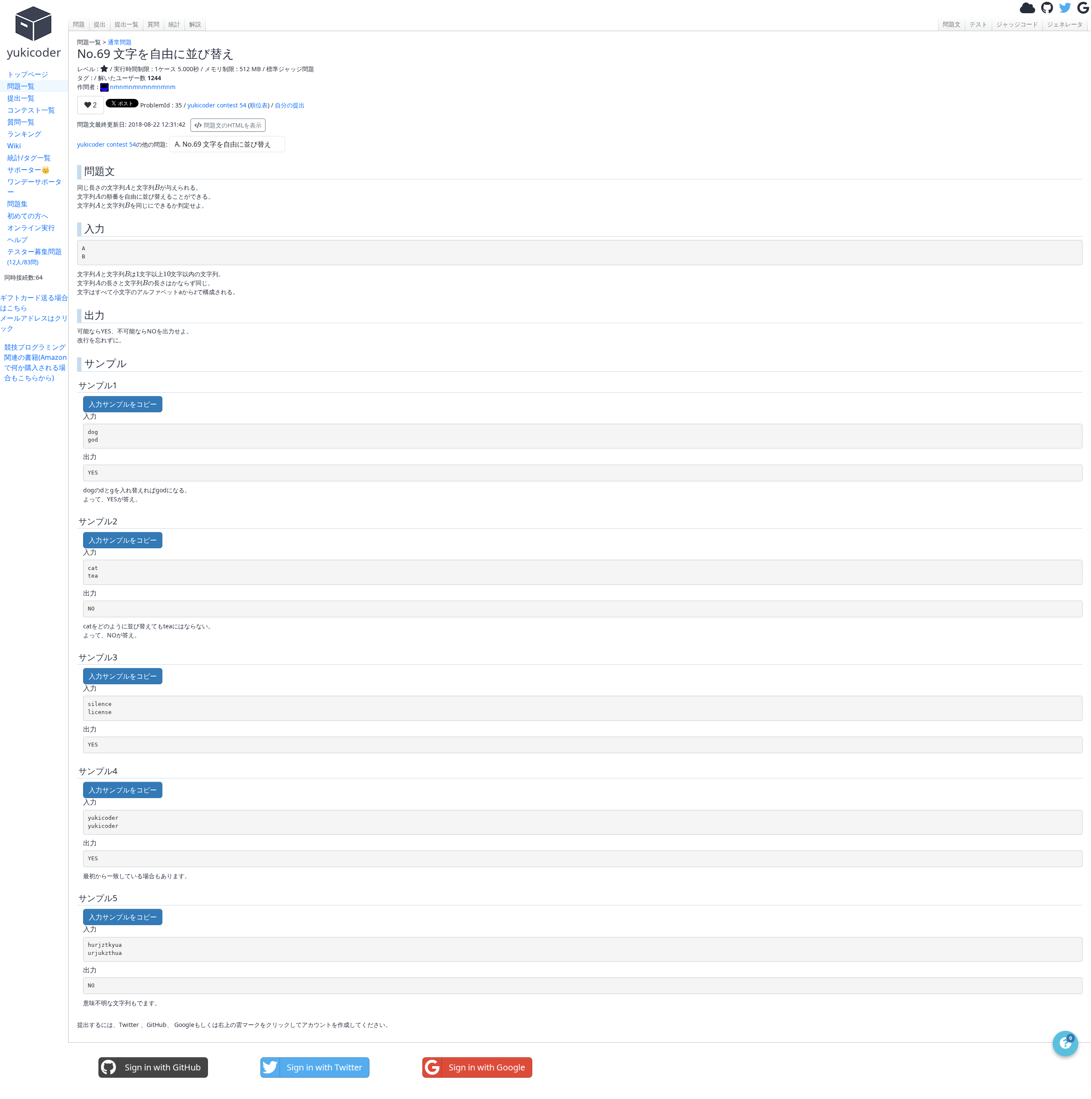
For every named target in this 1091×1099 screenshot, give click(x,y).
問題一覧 (21, 86)
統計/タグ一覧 (29, 157)
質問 (153, 24)
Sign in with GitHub (163, 1067)
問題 (79, 24)
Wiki (14, 145)
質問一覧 (21, 122)
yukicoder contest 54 (217, 105)
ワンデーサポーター (34, 187)
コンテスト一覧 (31, 110)
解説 (195, 24)
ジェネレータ (1065, 24)
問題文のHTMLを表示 (232, 125)
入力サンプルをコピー (123, 404)
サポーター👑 (28, 169)
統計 (174, 24)
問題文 (952, 24)
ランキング (24, 134)
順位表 (259, 105)
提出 (100, 24)
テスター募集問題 (34, 256)
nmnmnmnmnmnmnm (143, 87)
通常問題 (120, 42)
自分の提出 (290, 105)
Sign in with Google (487, 1067)
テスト (978, 24)
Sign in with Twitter (324, 1067)
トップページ (27, 74)
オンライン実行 (31, 227)
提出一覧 (21, 98)
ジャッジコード (1017, 24)
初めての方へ (27, 215)
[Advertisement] (36, 511)
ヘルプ (17, 239)
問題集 (17, 203)
